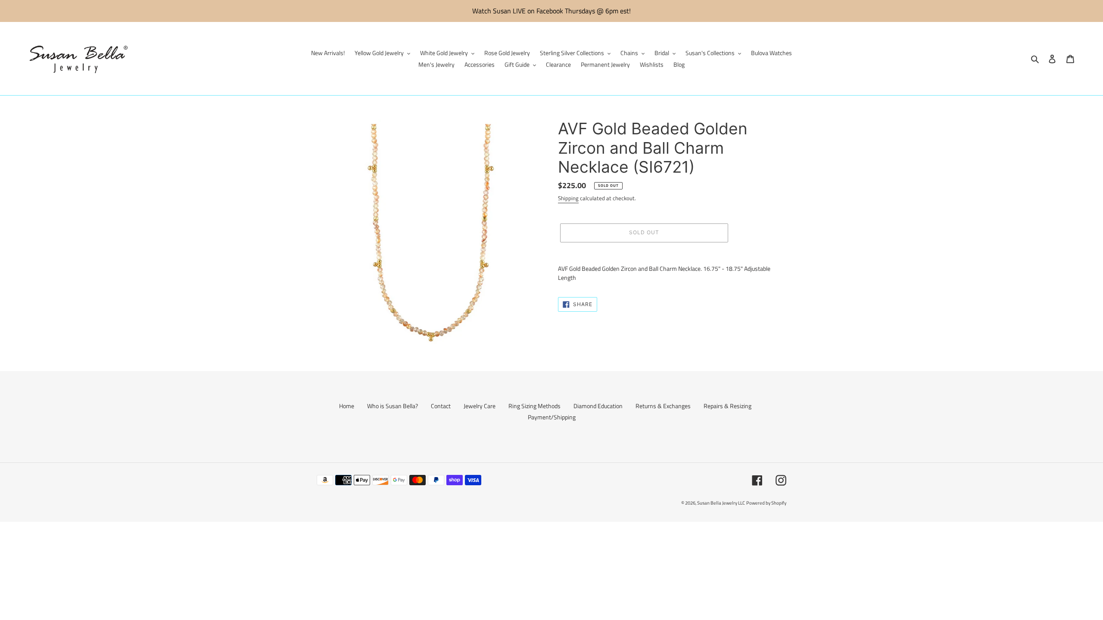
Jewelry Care (479, 405)
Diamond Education (598, 405)
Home (346, 405)
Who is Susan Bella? (392, 405)
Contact (441, 405)
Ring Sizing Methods (534, 405)
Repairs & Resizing (727, 405)
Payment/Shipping (552, 417)
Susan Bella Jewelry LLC (721, 502)
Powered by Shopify (766, 502)
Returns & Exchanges (663, 405)
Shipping (568, 198)
